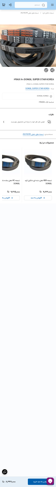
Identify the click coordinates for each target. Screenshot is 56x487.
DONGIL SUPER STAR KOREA (37, 88)
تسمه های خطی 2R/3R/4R (30, 13)
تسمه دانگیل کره (48, 13)
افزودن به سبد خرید (41, 481)
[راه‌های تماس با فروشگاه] (4, 471)
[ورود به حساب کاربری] (10, 5)
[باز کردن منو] (52, 5)
